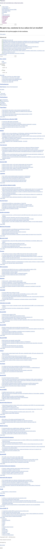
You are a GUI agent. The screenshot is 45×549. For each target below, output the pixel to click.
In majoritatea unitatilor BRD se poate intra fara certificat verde (15, 510)
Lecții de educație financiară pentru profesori (11, 123)
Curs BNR (4, 20)
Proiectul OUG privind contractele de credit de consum (13, 178)
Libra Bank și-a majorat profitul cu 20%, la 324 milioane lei (14, 207)
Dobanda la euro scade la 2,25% (9, 314)
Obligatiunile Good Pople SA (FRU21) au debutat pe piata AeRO (15, 462)
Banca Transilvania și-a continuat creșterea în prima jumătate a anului (17, 48)
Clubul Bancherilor (6, 14)
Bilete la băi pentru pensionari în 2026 (10, 233)
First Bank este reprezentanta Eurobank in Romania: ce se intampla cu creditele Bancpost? (21, 367)
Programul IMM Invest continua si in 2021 (10, 292)
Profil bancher (5, 17)
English (1, 54)
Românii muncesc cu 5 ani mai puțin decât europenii (13, 284)
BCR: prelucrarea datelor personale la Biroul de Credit (13, 243)
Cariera (3, 528)
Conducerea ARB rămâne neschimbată (10, 121)
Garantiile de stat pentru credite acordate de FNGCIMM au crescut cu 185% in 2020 (19, 293)
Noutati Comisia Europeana (7, 437)
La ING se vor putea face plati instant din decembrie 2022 (14, 498)
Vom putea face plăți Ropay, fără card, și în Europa (13, 53)
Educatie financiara (6, 520)
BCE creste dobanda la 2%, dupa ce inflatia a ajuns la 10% (14, 318)
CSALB (1, 350)
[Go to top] (1, 548)
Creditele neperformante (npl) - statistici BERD (12, 392)
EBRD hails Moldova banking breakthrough (11, 398)
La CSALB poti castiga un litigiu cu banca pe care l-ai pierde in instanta (17, 359)
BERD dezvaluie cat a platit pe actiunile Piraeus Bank (13, 396)
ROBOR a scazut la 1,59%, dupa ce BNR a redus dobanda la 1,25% (15, 134)
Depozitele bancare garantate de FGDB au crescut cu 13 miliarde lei (16, 341)
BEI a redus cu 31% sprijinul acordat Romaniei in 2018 (13, 419)
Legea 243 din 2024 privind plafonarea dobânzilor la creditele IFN (16, 177)
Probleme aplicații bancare (7, 526)
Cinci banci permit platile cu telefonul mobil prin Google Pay (14, 433)
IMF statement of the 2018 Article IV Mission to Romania (14, 385)
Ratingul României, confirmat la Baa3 (9, 272)
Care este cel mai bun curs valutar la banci (11, 76)
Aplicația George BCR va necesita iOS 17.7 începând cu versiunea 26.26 (17, 204)
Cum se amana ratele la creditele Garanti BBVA (12, 516)
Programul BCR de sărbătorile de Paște (10, 208)
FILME (1, 489)
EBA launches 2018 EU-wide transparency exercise (12, 334)
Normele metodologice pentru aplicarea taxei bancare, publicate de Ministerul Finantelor (20, 147)
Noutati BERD (3, 389)
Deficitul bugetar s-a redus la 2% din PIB (10, 230)
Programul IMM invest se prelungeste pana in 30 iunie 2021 (14, 295)
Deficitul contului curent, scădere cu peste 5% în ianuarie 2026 (15, 168)
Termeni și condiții (6, 533)
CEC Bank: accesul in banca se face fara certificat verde (14, 514)
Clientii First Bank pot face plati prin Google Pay (12, 368)
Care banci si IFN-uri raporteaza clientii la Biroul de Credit (14, 244)
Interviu (3, 521)
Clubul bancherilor (6, 16)
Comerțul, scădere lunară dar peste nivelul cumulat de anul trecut (15, 468)
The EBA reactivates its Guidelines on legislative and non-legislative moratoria (18, 331)
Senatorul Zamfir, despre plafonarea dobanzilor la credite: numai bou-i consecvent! (19, 197)
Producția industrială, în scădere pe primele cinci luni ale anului (15, 471)
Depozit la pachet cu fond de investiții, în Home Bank (14, 44)
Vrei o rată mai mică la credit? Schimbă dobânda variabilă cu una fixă (16, 357)
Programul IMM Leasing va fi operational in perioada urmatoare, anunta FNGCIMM (19, 299)
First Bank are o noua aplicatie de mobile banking (12, 371)
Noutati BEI (2, 416)
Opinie (3, 524)
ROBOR (2, 130)
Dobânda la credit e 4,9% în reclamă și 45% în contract (14, 49)
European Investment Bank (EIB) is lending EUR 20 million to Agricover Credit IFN (19, 422)
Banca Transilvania (4, 101)
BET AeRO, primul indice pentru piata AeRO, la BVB (12, 456)
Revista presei (5, 530)
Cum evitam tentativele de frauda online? (10, 499)
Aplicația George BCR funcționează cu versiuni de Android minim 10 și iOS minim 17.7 (20, 46)
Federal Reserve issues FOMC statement (10, 413)
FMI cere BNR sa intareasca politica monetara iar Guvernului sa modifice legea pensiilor (20, 383)
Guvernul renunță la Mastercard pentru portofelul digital (13, 274)
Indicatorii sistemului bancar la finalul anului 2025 (12, 169)
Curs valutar (3, 59)
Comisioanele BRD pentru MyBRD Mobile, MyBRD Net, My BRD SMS (16, 428)
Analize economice (4, 212)
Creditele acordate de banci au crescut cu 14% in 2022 (13, 126)
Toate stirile (2, 116)
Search (3, 21)
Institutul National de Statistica (7, 466)
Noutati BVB (3, 454)
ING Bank (2, 495)
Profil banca (4, 18)
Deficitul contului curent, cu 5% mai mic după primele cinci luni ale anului (17, 164)
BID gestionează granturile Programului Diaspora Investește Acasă (16, 270)
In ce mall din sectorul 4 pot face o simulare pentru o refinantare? (15, 308)
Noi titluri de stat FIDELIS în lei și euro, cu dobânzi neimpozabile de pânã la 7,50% (19, 269)
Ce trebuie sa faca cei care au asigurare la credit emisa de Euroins (16, 366)
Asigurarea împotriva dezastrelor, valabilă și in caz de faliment (15, 482)
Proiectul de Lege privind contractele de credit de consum (14, 180)
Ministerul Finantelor (5, 226)
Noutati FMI (3, 375)
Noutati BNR (4, 529)
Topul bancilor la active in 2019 (8, 112)
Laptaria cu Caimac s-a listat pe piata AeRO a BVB (12, 458)
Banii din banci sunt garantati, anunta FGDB (11, 340)
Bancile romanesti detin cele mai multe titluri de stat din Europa (15, 327)
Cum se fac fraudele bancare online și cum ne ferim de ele (14, 355)
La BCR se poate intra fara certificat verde (11, 512)
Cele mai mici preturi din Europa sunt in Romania (12, 442)
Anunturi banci (4, 200)
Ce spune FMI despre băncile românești (10, 377)
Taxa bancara (3, 145)
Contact (5, 54)
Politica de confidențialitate (8, 534)
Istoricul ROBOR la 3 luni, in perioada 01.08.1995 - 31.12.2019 (14, 141)
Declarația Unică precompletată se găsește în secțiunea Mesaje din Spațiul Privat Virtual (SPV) (22, 234)
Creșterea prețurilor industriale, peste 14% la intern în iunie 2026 (16, 217)
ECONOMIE (4, 12)
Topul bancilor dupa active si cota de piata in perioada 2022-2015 (16, 110)
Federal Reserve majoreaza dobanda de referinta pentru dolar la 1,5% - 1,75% (18, 411)
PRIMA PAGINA (5, 6)
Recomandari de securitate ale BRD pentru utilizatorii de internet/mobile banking (19, 431)
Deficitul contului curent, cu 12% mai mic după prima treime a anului (16, 165)
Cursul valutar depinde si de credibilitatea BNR (12, 79)
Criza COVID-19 (4, 508)
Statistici (2, 278)
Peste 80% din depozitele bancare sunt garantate (12, 345)
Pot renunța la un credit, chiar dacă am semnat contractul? (15, 45)
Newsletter (4, 22)
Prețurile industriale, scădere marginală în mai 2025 (13, 472)
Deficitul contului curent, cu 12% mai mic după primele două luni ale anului (17, 167)
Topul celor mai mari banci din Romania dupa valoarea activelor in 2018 (17, 114)
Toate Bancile (3, 103)
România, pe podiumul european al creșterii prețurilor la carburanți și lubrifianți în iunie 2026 (21, 286)
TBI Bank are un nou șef (8, 40)
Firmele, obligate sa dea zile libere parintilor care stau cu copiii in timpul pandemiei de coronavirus (22, 513)
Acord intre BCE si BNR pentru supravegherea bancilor (13, 315)
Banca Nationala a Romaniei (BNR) (9, 9)
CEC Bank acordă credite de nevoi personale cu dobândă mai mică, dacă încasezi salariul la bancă (23, 41)
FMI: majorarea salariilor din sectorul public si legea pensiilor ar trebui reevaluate (19, 384)
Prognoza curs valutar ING (7, 81)
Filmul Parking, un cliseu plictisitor (9, 491)
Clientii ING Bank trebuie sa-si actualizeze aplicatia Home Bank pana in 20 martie (19, 500)
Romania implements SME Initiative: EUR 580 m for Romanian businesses (17, 420)
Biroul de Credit (4, 238)
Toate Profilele (3, 94)
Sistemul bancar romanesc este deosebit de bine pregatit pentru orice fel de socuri (19, 358)
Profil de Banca (3, 97)
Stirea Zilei (4, 518)
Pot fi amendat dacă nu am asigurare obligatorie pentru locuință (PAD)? (17, 480)
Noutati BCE (3, 312)
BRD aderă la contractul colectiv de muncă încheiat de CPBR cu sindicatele (17, 205)
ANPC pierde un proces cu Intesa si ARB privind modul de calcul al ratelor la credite (19, 253)
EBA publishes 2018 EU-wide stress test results (12, 332)
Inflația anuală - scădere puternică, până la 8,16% (12, 280)
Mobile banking (4, 425)
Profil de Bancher (4, 84)
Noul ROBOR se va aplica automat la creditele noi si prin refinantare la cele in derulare (20, 148)
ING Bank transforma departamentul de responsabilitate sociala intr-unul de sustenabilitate (21, 504)
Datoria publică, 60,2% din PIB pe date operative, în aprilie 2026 (15, 220)
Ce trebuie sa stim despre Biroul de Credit (11, 246)
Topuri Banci (3, 107)
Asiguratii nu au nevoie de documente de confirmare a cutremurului (16, 484)
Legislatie (2, 173)
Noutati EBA (3, 325)
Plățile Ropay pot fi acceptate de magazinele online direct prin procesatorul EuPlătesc (21, 42)
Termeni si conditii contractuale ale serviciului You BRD (13, 429)
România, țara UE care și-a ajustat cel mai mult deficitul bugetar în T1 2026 (17, 218)
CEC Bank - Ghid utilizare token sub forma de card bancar (14, 432)
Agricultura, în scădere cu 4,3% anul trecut (11, 469)
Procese (2, 251)
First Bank (2, 363)
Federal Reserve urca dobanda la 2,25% (10, 407)
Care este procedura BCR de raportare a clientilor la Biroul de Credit (16, 247)
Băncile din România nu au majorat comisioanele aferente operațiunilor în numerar (19, 124)
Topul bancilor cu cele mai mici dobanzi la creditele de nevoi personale (17, 111)
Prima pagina (2, 34)
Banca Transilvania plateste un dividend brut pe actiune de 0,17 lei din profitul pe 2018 (20, 459)
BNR (3, 61)
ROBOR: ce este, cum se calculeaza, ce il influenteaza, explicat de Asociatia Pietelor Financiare (21, 133)
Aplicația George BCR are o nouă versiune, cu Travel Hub (14, 203)
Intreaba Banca (5, 8)
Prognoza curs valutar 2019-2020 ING (10, 80)
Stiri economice (4, 266)
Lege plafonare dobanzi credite (8, 185)
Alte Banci (4, 62)
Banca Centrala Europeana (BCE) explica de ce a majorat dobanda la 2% (17, 317)
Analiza (3, 522)
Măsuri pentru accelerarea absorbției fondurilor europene (14, 231)
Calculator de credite (5, 303)
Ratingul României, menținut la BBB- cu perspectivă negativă (14, 273)
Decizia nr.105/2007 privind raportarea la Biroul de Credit (14, 181)
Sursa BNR (2, 75)
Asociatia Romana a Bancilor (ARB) (8, 119)
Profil (3, 525)
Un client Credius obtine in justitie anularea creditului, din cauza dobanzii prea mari (19, 255)
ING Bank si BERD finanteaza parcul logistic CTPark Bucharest (15, 397)
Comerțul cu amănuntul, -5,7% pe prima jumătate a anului (14, 282)
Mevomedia (2, 545)
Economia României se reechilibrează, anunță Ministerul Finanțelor (16, 229)
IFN (3, 13)
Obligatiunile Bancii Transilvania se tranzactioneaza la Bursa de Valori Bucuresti (18, 460)
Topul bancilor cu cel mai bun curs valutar (11, 77)
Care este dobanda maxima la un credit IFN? (11, 187)
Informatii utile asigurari (6, 477)
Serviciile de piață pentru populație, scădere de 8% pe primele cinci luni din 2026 (19, 283)
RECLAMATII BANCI (6, 10)
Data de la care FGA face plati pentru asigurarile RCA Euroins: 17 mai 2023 (17, 481)
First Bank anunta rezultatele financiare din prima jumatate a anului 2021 (17, 370)
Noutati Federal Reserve (6, 402)
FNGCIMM (2, 290)
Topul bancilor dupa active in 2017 (9, 115)
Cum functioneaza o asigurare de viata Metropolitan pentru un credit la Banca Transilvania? (21, 485)
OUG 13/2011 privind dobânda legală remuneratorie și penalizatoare (16, 176)
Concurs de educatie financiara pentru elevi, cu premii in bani (15, 125)
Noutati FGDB (3, 337)
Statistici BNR (3, 162)
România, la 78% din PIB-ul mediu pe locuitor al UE (12, 473)
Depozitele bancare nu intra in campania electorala (12, 347)
